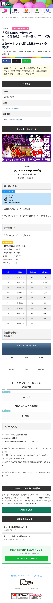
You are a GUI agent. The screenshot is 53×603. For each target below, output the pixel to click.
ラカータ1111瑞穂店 (11, 108)
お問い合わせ (38, 576)
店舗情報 (37, 12)
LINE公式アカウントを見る (26, 558)
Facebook (6, 61)
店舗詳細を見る (26, 510)
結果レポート (15, 12)
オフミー (4, 17)
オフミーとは (47, 12)
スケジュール (5, 12)
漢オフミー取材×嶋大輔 (21, 28)
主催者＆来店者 (26, 12)
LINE (26, 61)
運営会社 (14, 576)
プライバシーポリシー (25, 576)
